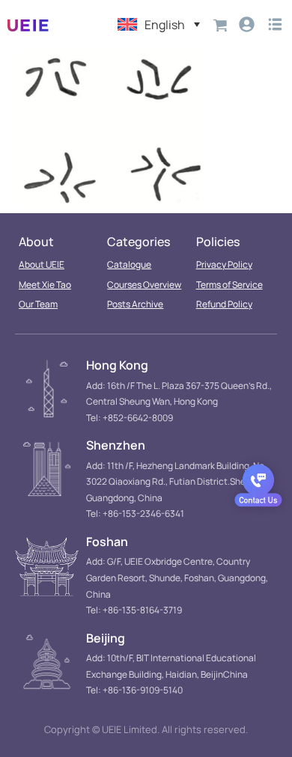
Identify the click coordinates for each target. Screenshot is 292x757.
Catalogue (129, 264)
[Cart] (220, 24)
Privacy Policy (224, 264)
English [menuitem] (165, 24)
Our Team (38, 304)
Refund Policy (224, 304)
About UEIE (41, 264)
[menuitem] (159, 24)
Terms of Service (229, 284)
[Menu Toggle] (275, 24)
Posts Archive (135, 304)
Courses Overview (144, 284)
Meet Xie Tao (45, 284)
